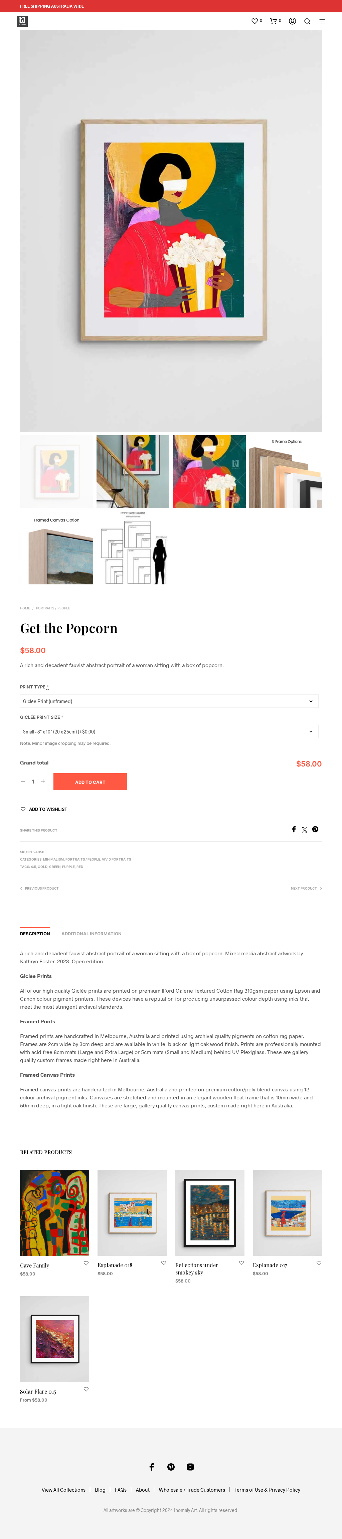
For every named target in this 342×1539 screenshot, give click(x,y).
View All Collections (64, 1490)
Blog (100, 1490)
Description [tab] (35, 933)
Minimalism (53, 859)
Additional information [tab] (91, 933)
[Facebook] (296, 830)
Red (79, 867)
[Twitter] (307, 830)
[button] (256, 20)
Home (25, 608)
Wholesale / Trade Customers (192, 1490)
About (143, 1490)
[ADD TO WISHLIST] (86, 1263)
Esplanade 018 (115, 1264)
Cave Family (34, 1265)
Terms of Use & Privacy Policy (267, 1490)
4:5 (33, 867)
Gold (42, 867)
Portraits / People (53, 608)
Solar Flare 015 (38, 1391)
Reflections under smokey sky (196, 1268)
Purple (68, 867)
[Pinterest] (317, 830)
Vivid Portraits (116, 859)
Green (54, 867)
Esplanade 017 (270, 1264)
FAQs (121, 1490)
